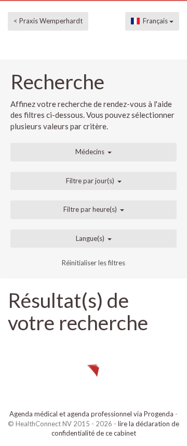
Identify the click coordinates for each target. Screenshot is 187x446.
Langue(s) (90, 238)
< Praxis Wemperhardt (48, 21)
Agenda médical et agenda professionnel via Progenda (91, 414)
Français (154, 21)
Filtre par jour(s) (90, 181)
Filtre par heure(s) (90, 209)
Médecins (89, 151)
